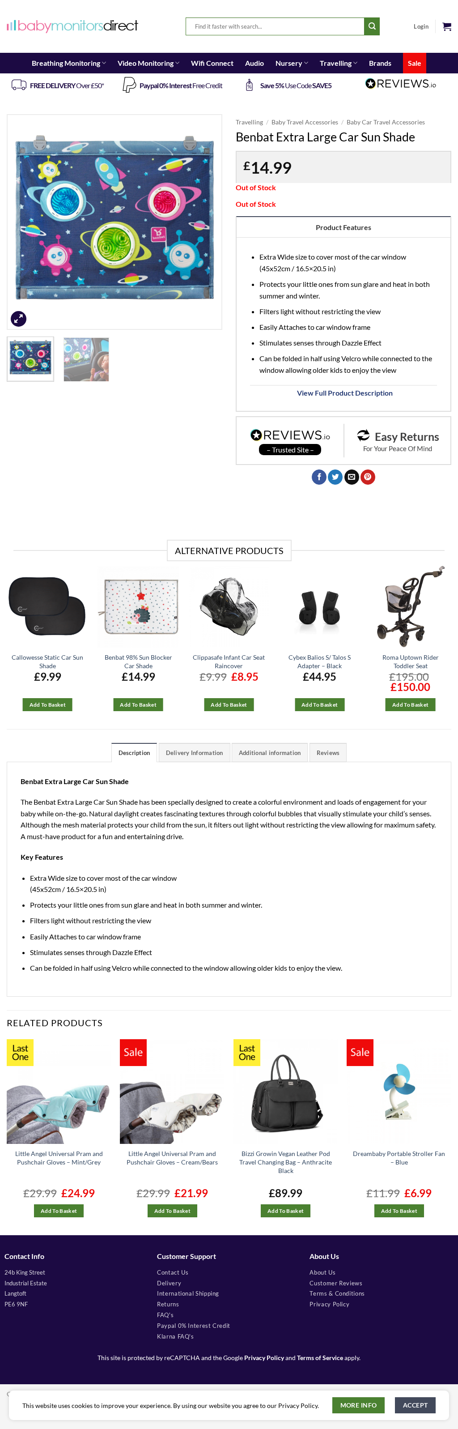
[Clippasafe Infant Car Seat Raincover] (229, 607)
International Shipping (188, 1293)
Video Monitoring (146, 63)
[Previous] (22, 221)
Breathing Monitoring (66, 63)
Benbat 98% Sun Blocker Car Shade (138, 661)
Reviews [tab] (328, 752)
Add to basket (48, 705)
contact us (172, 1272)
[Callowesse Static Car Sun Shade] (48, 607)
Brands (380, 63)
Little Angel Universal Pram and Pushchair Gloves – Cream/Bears (172, 1158)
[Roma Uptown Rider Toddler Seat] (410, 607)
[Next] (207, 221)
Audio (254, 63)
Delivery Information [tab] (194, 752)
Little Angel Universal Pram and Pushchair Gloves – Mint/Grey (59, 1158)
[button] (446, 26)
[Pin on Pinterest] (367, 477)
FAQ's (165, 1314)
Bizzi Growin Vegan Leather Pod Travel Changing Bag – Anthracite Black (285, 1162)
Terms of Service (320, 1357)
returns (168, 1304)
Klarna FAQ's (175, 1336)
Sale (414, 63)
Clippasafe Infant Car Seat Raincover (229, 661)
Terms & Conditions (337, 1293)
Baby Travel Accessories (304, 122)
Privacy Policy (264, 1357)
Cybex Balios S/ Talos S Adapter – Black (319, 661)
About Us (322, 1272)
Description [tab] (134, 752)
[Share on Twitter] (335, 477)
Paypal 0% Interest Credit (193, 1325)
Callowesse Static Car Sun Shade (47, 661)
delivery (169, 1283)
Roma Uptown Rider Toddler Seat (410, 661)
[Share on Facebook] (319, 477)
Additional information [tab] (270, 752)
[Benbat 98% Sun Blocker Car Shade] (138, 607)
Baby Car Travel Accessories (386, 122)
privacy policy (329, 1304)
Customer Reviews (336, 1283)
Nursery (289, 63)
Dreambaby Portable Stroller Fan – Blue (399, 1158)
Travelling (336, 63)
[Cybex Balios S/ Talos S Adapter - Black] (319, 607)
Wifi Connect (212, 63)
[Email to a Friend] (351, 477)
